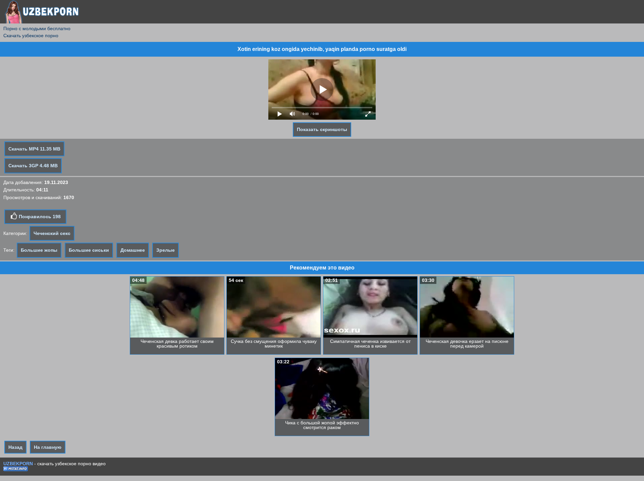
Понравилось (39, 216)
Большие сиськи (89, 250)
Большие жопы (39, 250)
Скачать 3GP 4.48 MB (33, 165)
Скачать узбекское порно (30, 35)
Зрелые (165, 250)
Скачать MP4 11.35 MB (34, 149)
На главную (47, 447)
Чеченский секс (52, 233)
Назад (15, 447)
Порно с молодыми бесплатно (36, 28)
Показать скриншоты (322, 129)
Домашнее (132, 250)
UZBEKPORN (18, 463)
